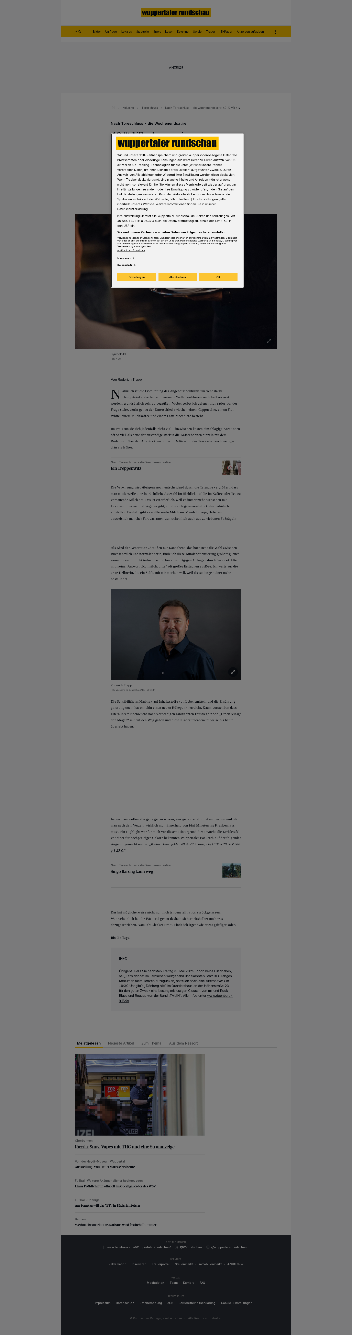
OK (218, 277)
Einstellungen (137, 277)
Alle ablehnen (177, 277)
